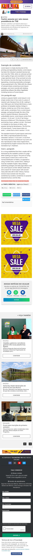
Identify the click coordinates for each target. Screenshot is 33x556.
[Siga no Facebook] (10, 463)
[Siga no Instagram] (14, 463)
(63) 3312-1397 (13, 475)
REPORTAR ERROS (27, 59)
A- (12, 59)
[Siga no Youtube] (19, 463)
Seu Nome (5, 491)
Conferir (16, 356)
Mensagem (5, 510)
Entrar (16, 299)
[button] (30, 444)
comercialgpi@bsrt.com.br (18, 477)
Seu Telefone (6, 504)
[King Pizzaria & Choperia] (16, 12)
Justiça (5, 188)
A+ (17, 59)
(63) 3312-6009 (23, 475)
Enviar (16, 535)
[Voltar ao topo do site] (30, 305)
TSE (19, 188)
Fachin (13, 188)
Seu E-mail (5, 498)
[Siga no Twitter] (24, 463)
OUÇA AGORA (16, 2)
